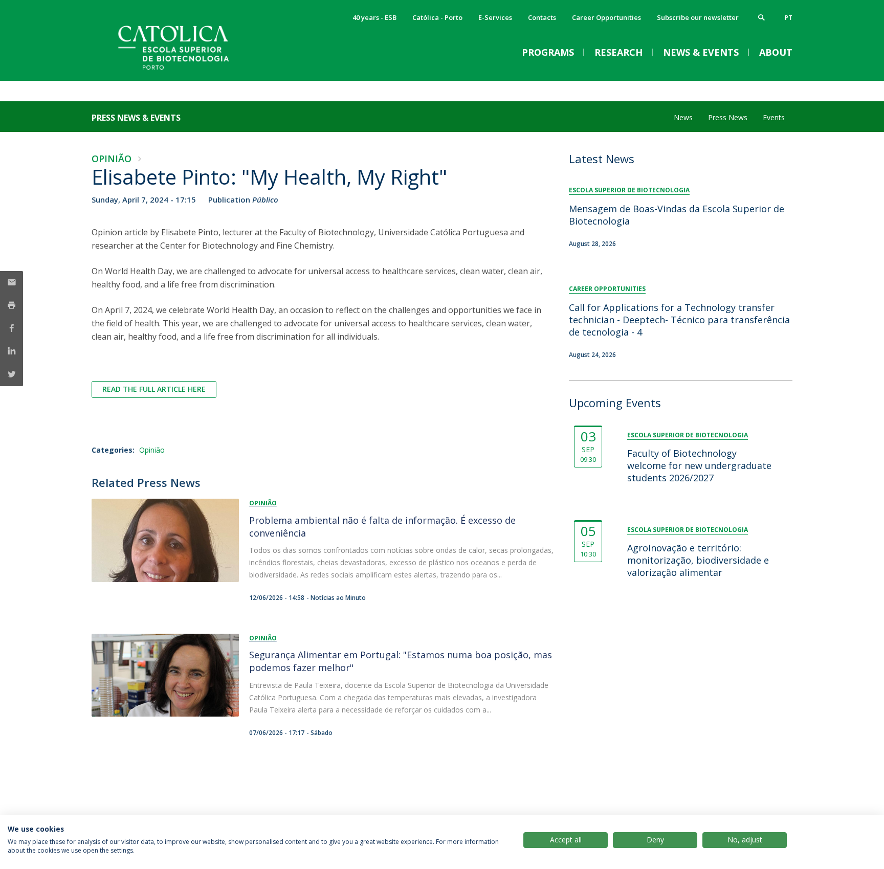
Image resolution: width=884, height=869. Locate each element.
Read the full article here (154, 389)
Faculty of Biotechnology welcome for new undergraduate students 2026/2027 (699, 465)
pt (788, 17)
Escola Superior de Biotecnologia (629, 190)
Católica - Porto (437, 17)
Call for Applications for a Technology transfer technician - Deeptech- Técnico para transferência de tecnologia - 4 (679, 319)
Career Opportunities (606, 17)
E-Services (495, 17)
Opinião (111, 158)
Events (774, 117)
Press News (727, 117)
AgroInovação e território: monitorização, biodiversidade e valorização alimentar (698, 560)
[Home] (194, 70)
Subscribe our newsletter (698, 17)
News (683, 117)
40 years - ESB (374, 17)
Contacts (542, 17)
